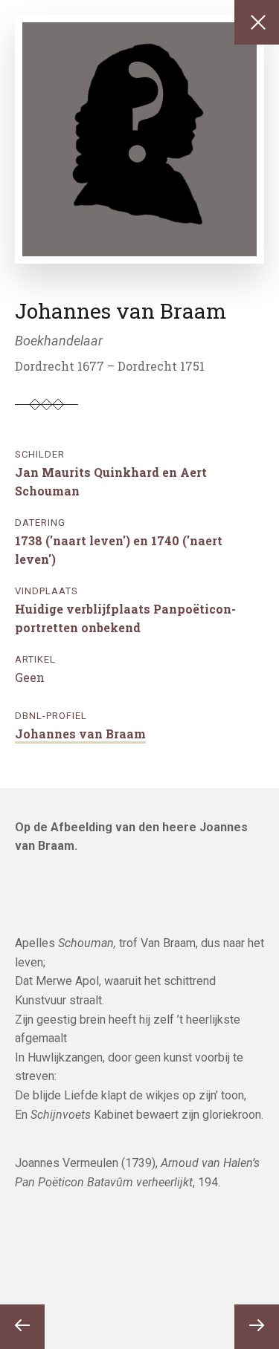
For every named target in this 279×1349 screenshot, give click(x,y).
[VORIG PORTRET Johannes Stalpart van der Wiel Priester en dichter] (22, 1326)
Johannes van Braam (80, 733)
